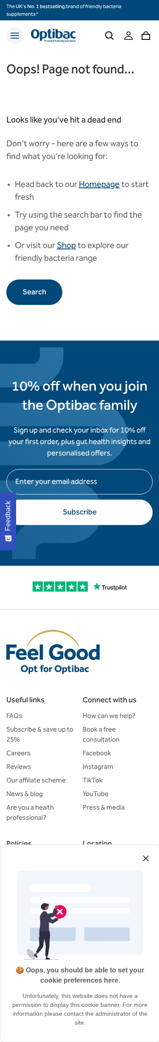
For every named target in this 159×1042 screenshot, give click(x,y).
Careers (18, 753)
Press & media (104, 807)
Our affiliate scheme (36, 780)
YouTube (96, 794)
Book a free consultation (101, 734)
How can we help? (109, 716)
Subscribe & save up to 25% (39, 734)
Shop (66, 245)
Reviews (18, 767)
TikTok (93, 780)
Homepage (99, 184)
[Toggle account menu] (128, 35)
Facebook (97, 753)
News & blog (24, 794)
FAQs (14, 716)
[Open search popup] (109, 35)
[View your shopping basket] (146, 35)
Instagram (98, 767)
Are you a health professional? (30, 812)
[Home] (53, 35)
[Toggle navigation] (14, 35)
